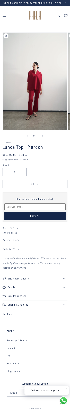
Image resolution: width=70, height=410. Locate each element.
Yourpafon (38, 408)
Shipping (6, 160)
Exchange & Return (17, 340)
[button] (4, 15)
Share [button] (9, 313)
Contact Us (12, 348)
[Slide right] (42, 136)
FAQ (9, 355)
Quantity (7, 165)
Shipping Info (14, 371)
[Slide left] (27, 136)
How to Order (13, 363)
